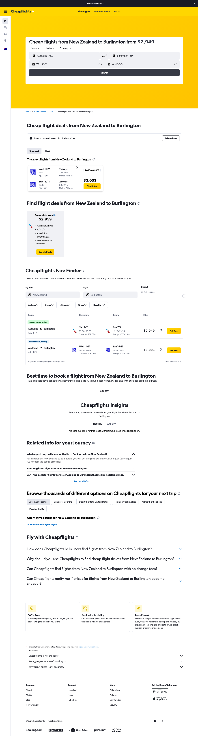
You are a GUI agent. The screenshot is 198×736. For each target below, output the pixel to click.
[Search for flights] (5, 21)
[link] (45, 252)
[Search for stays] (5, 27)
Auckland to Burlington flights (42, 524)
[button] (194, 3)
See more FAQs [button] (81, 481)
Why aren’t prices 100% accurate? (46, 666)
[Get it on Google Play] (160, 691)
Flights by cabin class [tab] (125, 502)
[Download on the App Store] (160, 698)
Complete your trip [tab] (63, 502)
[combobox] (35, 48)
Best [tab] (47, 151)
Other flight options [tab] (152, 502)
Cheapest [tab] (34, 151)
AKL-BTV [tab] (104, 391)
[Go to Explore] (5, 40)
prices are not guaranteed (88, 647)
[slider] (184, 296)
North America (40, 112)
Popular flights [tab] (36, 509)
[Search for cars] (5, 34)
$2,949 (145, 41)
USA (51, 112)
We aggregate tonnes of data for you (47, 661)
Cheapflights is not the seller (43, 655)
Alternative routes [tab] (38, 502)
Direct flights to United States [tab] (93, 502)
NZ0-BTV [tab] (97, 424)
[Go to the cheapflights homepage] (22, 11)
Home (28, 112)
